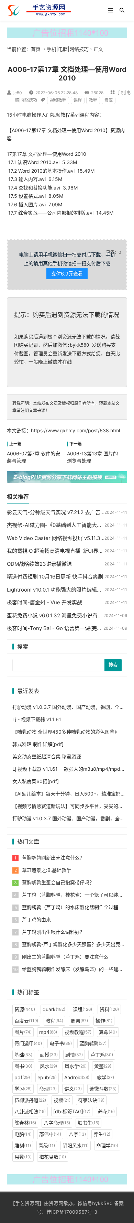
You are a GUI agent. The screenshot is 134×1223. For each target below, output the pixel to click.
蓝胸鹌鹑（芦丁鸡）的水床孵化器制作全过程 (70, 907)
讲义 (73, 1089)
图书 (23, 1066)
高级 (46, 1145)
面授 (49, 1055)
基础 (23, 1055)
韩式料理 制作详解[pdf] (38, 744)
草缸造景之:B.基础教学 (46, 870)
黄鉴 (102, 1066)
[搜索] (122, 10)
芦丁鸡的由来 (36, 919)
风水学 (76, 1066)
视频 (62, 1100)
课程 (78, 100)
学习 (23, 1089)
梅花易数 (52, 1157)
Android (76, 1077)
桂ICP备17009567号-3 (71, 1212)
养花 (106, 1111)
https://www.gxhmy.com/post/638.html (75, 430)
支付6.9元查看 (67, 274)
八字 (77, 1134)
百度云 (26, 1021)
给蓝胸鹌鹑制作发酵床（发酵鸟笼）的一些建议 (72, 969)
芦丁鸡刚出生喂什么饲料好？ (53, 932)
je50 (17, 92)
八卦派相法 (30, 1111)
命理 (48, 1089)
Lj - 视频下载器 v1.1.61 (36, 719)
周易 (79, 1021)
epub (47, 1077)
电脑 (23, 1134)
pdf (22, 1077)
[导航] (110, 10)
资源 (108, 100)
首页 (36, 49)
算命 (108, 1032)
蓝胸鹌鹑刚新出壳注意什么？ (53, 858)
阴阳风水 (76, 1145)
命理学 (107, 1145)
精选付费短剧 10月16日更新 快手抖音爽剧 (55, 576)
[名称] (67, 32)
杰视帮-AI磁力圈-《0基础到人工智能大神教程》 (62, 525)
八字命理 (57, 1123)
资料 (109, 1009)
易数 (23, 1157)
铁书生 (88, 1123)
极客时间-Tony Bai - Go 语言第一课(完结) (55, 628)
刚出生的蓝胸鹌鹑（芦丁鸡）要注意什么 (65, 957)
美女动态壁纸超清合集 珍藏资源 (46, 756)
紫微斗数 (102, 1089)
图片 (23, 1032)
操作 (104, 1021)
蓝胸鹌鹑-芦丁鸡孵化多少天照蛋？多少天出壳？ (73, 944)
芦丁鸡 (101, 1055)
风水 (48, 1066)
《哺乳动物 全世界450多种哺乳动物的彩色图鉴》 (65, 732)
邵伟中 (50, 1134)
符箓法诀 (91, 1100)
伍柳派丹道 (30, 1100)
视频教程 (58, 100)
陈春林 (25, 1123)
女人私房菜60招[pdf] (35, 781)
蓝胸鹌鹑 (93, 1043)
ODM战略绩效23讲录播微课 (39, 564)
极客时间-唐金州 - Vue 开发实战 (44, 602)
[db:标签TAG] (71, 1111)
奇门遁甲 (28, 1043)
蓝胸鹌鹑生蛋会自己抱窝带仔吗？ (58, 882)
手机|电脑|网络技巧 (68, 49)
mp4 (48, 1032)
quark (54, 1009)
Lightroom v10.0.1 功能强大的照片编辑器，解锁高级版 (70, 589)
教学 (105, 1077)
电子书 (60, 1043)
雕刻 (22, 1145)
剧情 (74, 1055)
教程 (93, 100)
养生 (101, 1134)
